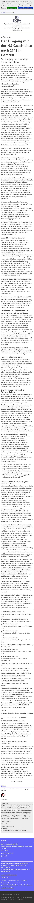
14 (19, 275)
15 (10, 293)
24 (21, 477)
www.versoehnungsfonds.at (11, 720)
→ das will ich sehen (7, 887)
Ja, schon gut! (12, 8)
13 (26, 263)
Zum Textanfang (18, 781)
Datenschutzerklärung (25, 8)
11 (19, 218)
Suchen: (3, 12)
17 (30, 338)
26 (20, 521)
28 (28, 556)
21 (24, 419)
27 (16, 531)
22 (26, 436)
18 (7, 344)
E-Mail (5, 856)
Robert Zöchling (21, 897)
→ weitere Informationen (9, 874)
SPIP (11, 897)
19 (14, 378)
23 (15, 457)
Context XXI (4, 799)
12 (15, 234)
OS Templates (19, 899)
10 (28, 204)
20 (18, 386)
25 (20, 511)
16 (31, 301)
